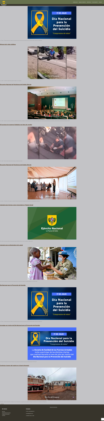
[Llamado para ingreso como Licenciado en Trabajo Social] (52, 223)
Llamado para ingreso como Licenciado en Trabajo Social (16, 205)
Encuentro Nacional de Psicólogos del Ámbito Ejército (15, 84)
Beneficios (89, 2)
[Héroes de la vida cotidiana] (52, 62)
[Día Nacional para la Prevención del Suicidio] (52, 22)
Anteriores (2, 403)
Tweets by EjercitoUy (53, 407)
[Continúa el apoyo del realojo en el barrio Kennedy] (52, 384)
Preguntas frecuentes (6, 414)
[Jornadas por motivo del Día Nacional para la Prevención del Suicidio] (52, 343)
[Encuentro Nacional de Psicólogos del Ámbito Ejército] (52, 103)
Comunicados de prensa (6, 412)
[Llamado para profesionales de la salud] (52, 263)
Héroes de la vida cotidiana (8, 44)
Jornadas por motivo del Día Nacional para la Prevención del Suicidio (20, 325)
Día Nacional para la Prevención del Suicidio (13, 285)
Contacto (100, 2)
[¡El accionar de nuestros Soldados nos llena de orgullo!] (52, 143)
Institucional (75, 2)
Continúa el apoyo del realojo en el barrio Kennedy (14, 365)
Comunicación (94, 2)
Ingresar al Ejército (82, 2)
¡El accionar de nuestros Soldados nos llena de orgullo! (16, 124)
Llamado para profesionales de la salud (11, 245)
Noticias (3, 411)
